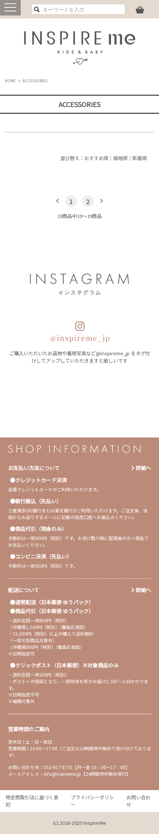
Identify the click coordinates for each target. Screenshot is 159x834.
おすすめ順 (96, 158)
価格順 (120, 158)
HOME (10, 80)
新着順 (139, 158)
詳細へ (143, 467)
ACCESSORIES (35, 80)
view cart (140, 10)
